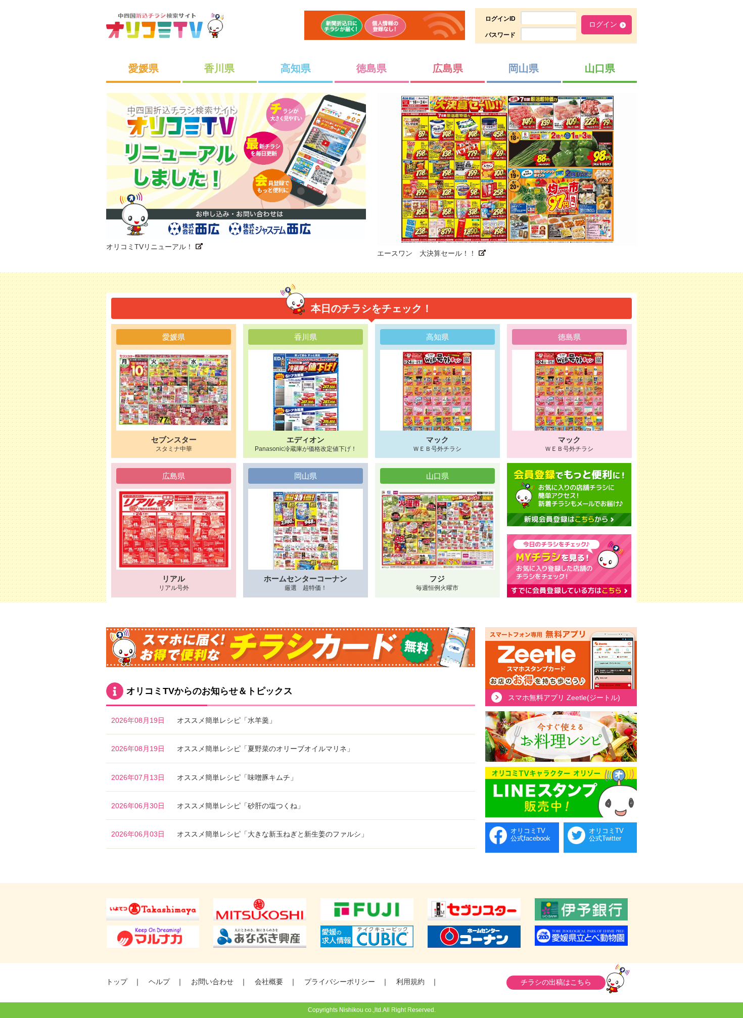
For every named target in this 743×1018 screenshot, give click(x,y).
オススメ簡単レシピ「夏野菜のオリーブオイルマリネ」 (265, 749)
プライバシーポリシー (339, 982)
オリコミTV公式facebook (530, 834)
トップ (116, 982)
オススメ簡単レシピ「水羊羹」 (226, 720)
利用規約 (410, 982)
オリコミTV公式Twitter (606, 834)
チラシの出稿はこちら (556, 982)
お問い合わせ (212, 982)
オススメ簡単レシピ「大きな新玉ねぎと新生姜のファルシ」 (272, 834)
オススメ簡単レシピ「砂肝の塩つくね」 (240, 806)
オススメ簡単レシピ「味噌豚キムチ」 (237, 777)
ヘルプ (159, 982)
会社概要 (269, 982)
